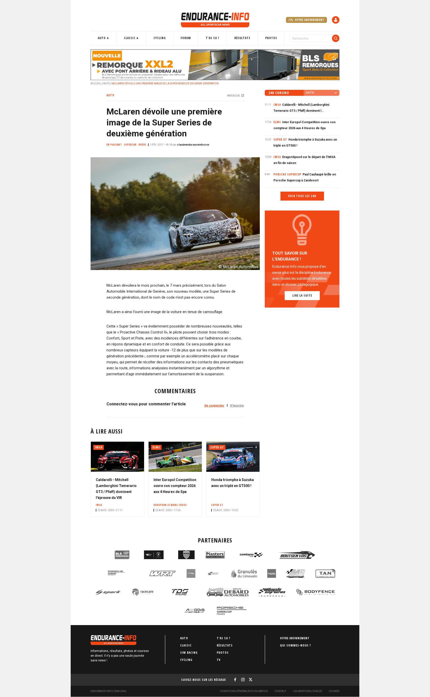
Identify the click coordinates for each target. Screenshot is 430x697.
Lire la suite (302, 295)
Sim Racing (189, 652)
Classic (129, 38)
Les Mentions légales (307, 691)
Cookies (334, 691)
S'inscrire (237, 405)
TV (218, 660)
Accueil (96, 83)
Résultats (242, 38)
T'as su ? (212, 38)
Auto (102, 38)
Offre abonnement (309, 20)
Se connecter (214, 405)
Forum (186, 38)
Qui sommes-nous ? (295, 645)
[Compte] (335, 20)
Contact (280, 691)
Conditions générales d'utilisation (244, 691)
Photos (271, 38)
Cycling (160, 38)
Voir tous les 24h (302, 196)
